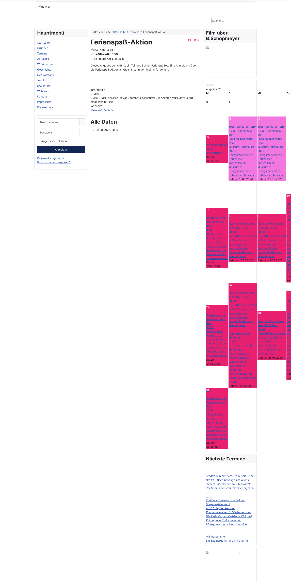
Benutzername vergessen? (54, 162)
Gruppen (42, 48)
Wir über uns (45, 64)
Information (98, 89)
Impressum (44, 102)
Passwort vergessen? (50, 158)
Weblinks (42, 91)
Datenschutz (45, 107)
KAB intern (44, 85)
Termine (42, 53)
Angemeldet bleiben (54, 141)
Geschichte (44, 69)
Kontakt (42, 96)
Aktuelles (43, 58)
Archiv (41, 80)
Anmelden (61, 149)
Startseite (43, 42)
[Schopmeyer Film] (223, 58)
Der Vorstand (45, 75)
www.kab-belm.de (102, 110)
